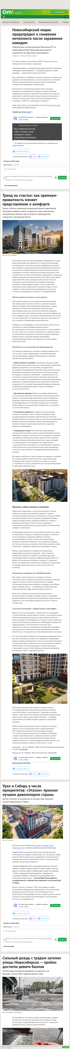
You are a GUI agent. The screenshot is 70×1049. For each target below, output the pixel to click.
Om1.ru (25, 105)
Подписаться (55, 118)
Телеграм (44, 157)
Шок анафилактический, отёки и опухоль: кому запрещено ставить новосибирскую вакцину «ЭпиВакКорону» (25, 134)
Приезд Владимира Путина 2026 (48, 22)
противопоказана (53, 105)
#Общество (16, 56)
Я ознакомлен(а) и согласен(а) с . (19, 179)
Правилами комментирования (26, 179)
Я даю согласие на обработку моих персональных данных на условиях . (27, 177)
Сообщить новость (22, 151)
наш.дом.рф (23, 749)
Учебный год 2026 (28, 22)
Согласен (65, 1047)
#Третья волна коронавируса (29, 56)
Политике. (9, 1047)
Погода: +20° (46, 12)
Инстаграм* (27, 112)
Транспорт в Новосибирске (11, 22)
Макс (34, 157)
